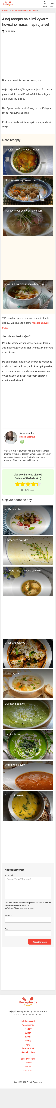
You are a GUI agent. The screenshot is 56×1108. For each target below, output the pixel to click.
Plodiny (28, 1029)
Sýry (28, 1044)
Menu (52, 6)
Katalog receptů (28, 1021)
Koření (28, 1036)
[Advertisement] (28, 52)
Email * (7, 929)
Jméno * (8, 916)
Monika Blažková (27, 437)
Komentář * (9, 875)
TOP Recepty (16, 10)
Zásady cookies (28, 1059)
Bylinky (28, 1033)
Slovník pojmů (28, 1052)
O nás (28, 1066)
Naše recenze (28, 1025)
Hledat (45, 6)
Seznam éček (28, 1048)
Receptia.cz (5, 10)
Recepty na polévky (29, 10)
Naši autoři (28, 1070)
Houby (28, 1040)
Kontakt (28, 1062)
